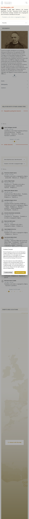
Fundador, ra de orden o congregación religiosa (13, 17)
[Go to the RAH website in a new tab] (2, 2)
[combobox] (14, 22)
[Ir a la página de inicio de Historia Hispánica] (7, 2)
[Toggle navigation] (26, 3)
